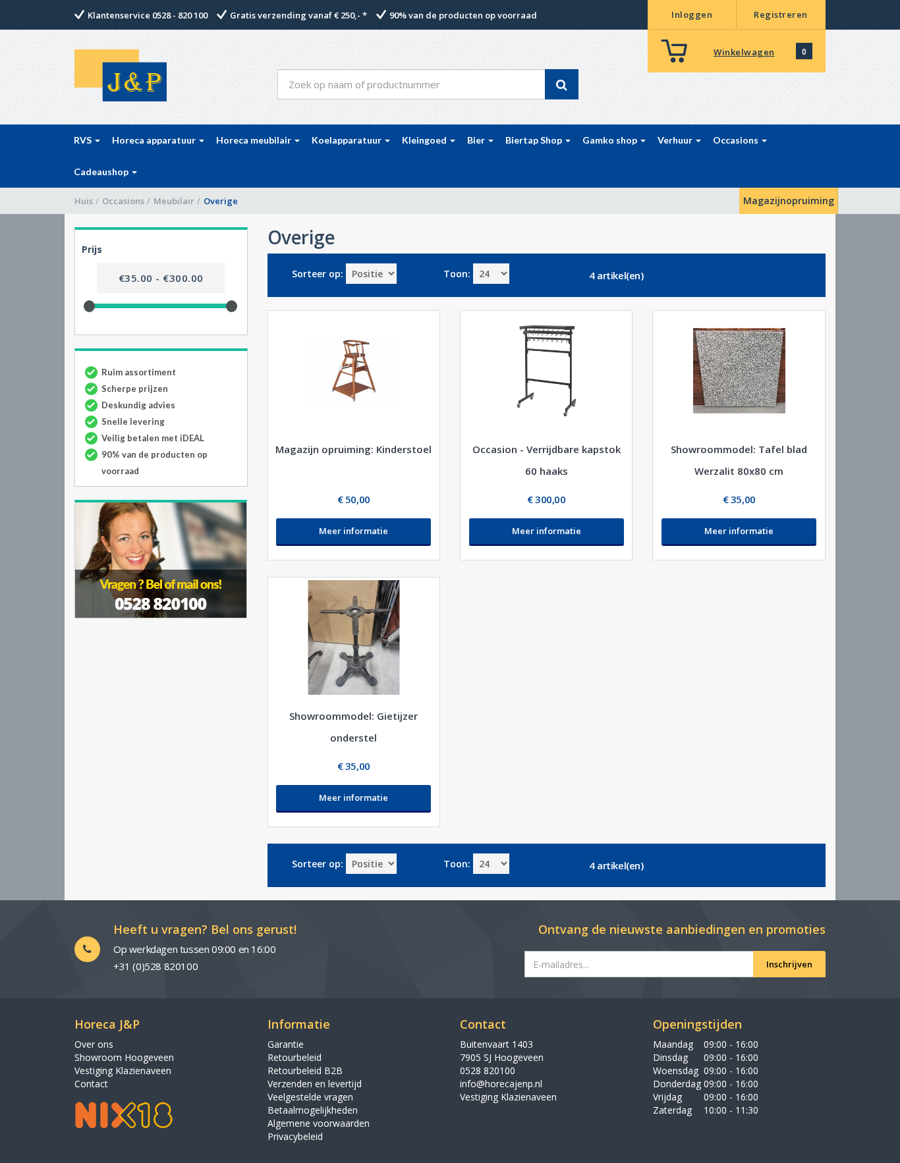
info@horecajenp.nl (501, 1083)
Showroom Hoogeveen (124, 1057)
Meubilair (174, 201)
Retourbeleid (294, 1057)
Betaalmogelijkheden (312, 1110)
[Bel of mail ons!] (161, 559)
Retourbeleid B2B (305, 1070)
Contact (91, 1083)
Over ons (93, 1044)
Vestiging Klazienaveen (122, 1070)
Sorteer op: (317, 273)
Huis (83, 201)
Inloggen (691, 14)
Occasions (123, 201)
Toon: (456, 273)
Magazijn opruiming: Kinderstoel (353, 449)
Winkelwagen (744, 52)
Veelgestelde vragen (310, 1097)
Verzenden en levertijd (314, 1083)
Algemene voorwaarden (318, 1123)
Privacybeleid (295, 1136)
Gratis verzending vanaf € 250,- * (298, 15)
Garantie (285, 1044)
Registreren (781, 14)
